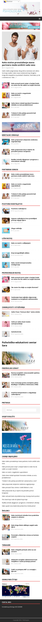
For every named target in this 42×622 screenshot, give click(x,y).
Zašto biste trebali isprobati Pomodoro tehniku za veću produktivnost (25, 104)
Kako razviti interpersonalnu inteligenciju (21, 264)
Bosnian (9, 1)
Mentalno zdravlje (10, 135)
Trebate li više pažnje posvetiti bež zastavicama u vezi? (23, 114)
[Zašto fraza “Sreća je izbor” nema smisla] (6, 316)
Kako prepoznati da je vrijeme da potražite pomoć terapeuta (22, 150)
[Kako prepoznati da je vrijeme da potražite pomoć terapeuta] (6, 153)
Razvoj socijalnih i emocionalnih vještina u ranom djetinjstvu (25, 374)
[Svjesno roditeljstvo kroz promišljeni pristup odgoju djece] (6, 222)
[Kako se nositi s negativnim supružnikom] (6, 97)
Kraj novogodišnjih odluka (20, 253)
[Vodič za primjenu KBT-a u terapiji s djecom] (6, 573)
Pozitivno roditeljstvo (12, 204)
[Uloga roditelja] (6, 232)
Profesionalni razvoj (11, 273)
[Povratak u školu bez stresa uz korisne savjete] (6, 539)
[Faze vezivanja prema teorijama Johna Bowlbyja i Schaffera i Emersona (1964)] (6, 387)
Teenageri (6, 545)
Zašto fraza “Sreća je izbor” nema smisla (25, 312)
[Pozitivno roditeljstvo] (6, 212)
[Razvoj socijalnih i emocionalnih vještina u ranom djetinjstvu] (6, 377)
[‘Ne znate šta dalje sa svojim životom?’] (6, 291)
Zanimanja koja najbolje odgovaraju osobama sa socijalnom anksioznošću (24, 298)
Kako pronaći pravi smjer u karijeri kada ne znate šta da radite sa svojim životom (25, 84)
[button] (39, 18)
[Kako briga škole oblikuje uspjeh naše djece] (6, 529)
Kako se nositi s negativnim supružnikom (21, 94)
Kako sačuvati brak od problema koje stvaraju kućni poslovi (20, 496)
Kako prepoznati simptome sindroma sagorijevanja (24, 140)
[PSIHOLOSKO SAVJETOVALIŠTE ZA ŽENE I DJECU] (16, 430)
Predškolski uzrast (10, 368)
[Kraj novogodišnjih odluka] (6, 257)
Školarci (6, 511)
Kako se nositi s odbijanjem (21, 243)
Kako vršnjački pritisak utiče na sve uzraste (23, 550)
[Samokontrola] (6, 336)
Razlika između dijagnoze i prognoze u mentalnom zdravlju (24, 160)
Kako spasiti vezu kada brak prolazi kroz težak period (18, 506)
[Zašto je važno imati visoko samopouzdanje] (6, 326)
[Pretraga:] (21, 410)
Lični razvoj (7, 238)
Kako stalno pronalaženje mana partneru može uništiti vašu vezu (18, 63)
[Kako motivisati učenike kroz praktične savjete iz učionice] (6, 519)
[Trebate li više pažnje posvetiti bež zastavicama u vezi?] (6, 117)
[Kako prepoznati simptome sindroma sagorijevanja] (6, 144)
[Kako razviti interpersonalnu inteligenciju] (6, 267)
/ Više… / (13, 77)
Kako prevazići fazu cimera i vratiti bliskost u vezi (17, 487)
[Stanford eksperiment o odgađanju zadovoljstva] (6, 396)
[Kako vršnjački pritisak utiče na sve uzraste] (6, 553)
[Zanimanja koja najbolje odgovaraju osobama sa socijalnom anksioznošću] (6, 301)
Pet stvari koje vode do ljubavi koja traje (14, 499)
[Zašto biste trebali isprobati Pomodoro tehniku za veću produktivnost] (6, 107)
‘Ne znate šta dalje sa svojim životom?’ (24, 287)
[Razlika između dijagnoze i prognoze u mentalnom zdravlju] (6, 163)
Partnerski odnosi (10, 169)
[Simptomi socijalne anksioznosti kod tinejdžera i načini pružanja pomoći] (6, 563)
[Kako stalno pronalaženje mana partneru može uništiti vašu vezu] (21, 59)
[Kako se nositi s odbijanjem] (6, 247)
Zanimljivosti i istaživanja (13, 307)
